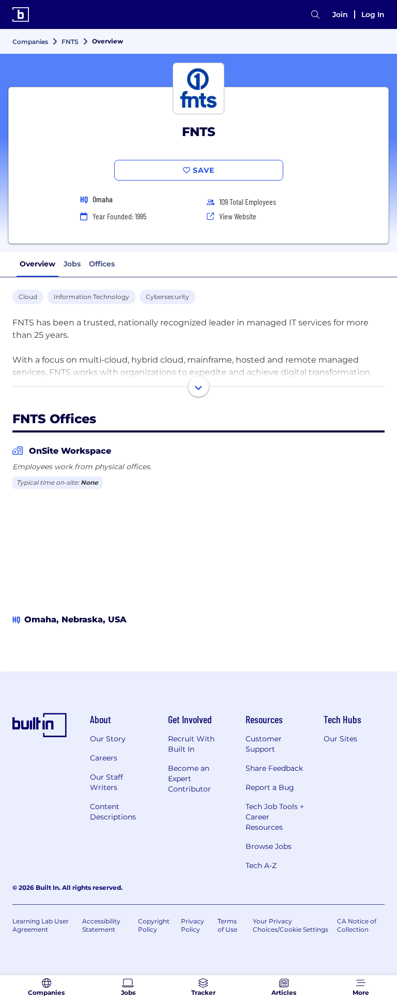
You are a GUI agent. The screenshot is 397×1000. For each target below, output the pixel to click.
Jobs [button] (72, 263)
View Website (237, 216)
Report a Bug (270, 787)
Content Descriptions (113, 812)
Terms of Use (227, 925)
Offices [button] (102, 263)
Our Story (108, 738)
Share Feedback (274, 768)
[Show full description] (198, 386)
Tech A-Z (261, 865)
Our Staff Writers (106, 782)
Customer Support (264, 744)
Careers (103, 758)
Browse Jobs (269, 846)
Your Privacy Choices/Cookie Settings (290, 925)
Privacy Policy (192, 925)
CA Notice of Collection (356, 925)
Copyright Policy (154, 925)
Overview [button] (37, 263)
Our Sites (340, 738)
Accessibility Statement (101, 925)
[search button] (315, 15)
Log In (373, 14)
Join (340, 14)
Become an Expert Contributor (189, 779)
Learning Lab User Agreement (40, 925)
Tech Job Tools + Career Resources (275, 817)
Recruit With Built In (191, 744)
